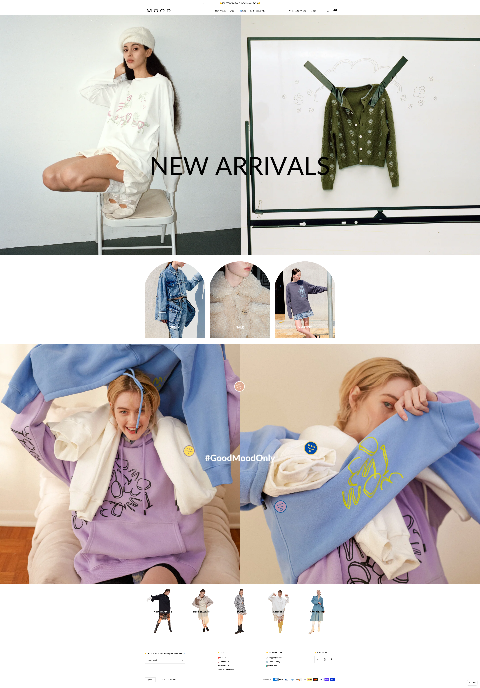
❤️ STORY (222, 657)
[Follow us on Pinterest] (331, 659)
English (313, 11)
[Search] (323, 11)
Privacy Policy (223, 665)
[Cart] (333, 11)
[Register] (182, 660)
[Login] (328, 11)
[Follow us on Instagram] (324, 659)
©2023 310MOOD (169, 680)
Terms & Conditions (226, 669)
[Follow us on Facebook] (317, 659)
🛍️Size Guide (271, 665)
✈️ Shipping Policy (274, 657)
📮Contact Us (223, 661)
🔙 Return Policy (273, 661)
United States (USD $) (297, 11)
